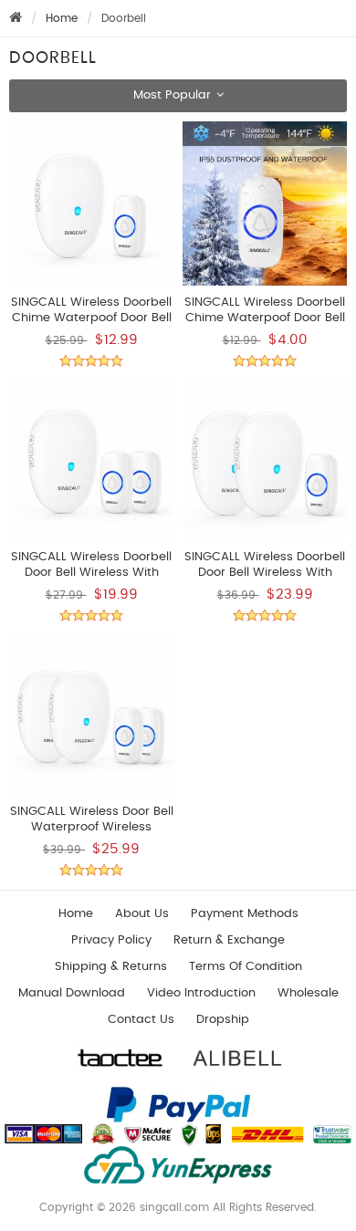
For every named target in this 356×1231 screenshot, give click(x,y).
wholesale (308, 993)
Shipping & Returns (111, 967)
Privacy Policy (111, 940)
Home (62, 18)
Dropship (222, 1020)
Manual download (71, 993)
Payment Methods (244, 914)
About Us (142, 914)
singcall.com (174, 1207)
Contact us (141, 1020)
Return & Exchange (229, 940)
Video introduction (201, 993)
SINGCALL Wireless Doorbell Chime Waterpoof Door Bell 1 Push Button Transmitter (264, 318)
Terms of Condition (245, 967)
